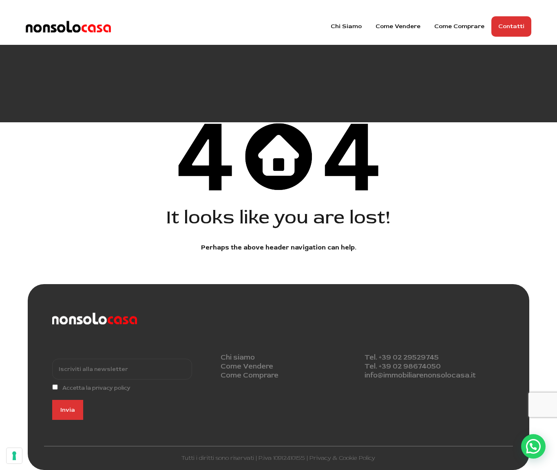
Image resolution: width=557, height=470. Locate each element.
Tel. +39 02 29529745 (402, 357)
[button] (533, 446)
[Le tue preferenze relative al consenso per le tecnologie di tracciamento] (14, 455)
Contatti (511, 26)
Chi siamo (238, 357)
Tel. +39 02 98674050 (403, 366)
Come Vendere (398, 26)
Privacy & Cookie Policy (342, 458)
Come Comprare (459, 26)
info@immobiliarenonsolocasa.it (420, 375)
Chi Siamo (346, 26)
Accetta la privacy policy (96, 387)
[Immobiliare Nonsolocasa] (68, 29)
